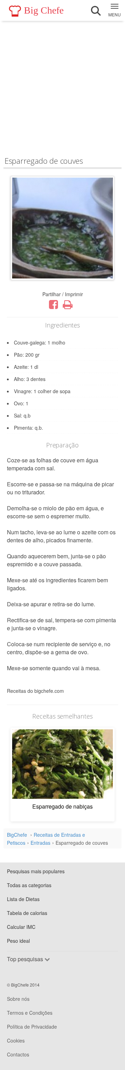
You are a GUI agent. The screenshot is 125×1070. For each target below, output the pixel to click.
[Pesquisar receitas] (96, 11)
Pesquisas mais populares (36, 871)
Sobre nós (18, 998)
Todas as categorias (29, 885)
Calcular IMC (21, 926)
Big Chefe (44, 10)
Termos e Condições (29, 1012)
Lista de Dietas (23, 898)
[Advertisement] (62, 86)
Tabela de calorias (27, 912)
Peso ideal (18, 940)
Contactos (18, 1054)
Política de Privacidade (32, 1026)
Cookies (16, 1040)
